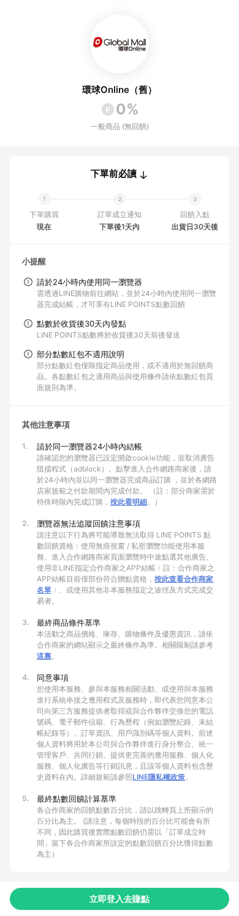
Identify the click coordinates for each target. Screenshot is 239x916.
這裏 (44, 655)
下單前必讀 (114, 173)
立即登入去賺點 (119, 898)
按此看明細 (128, 501)
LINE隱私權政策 (158, 776)
